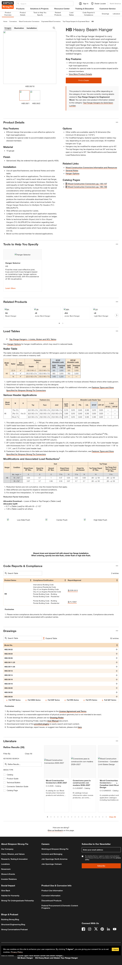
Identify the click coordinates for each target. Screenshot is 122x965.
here (80, 727)
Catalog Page (12, 790)
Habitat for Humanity (10, 895)
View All (112, 817)
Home (5, 21)
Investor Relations (9, 879)
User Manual (53, 721)
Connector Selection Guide (17, 786)
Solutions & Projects (39, 8)
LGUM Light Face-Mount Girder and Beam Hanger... (41, 955)
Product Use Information (52, 890)
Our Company (7, 849)
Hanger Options (72, 173)
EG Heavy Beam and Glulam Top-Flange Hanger (56, 958)
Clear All (28, 753)
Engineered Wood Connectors (51, 21)
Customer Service (107, 8)
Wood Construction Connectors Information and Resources (91, 167)
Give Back (5, 890)
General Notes (72, 170)
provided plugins (41, 724)
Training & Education (84, 8)
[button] (84, 80)
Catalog (10, 775)
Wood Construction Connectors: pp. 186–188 (87, 187)
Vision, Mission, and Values (13, 854)
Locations (5, 864)
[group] (22, 270)
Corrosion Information (50, 895)
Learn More (10, 288)
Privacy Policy (17, 952)
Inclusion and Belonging (51, 854)
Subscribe (101, 866)
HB (93, 21)
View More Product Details (80, 74)
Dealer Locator (100, 4)
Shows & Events (8, 874)
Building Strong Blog (10, 919)
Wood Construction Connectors (29, 21)
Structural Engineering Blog (13, 924)
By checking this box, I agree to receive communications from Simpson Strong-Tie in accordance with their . (103, 857)
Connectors (13, 21)
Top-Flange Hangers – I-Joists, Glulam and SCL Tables (32, 339)
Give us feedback (55, 830)
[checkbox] (4, 775)
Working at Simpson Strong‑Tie (54, 849)
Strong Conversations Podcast (14, 929)
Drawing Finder (57, 717)
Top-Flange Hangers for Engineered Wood (76, 21)
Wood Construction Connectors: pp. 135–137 (87, 184)
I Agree (115, 949)
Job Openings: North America (54, 859)
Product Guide (12, 778)
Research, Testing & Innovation (14, 859)
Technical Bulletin (13, 782)
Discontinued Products (51, 900)
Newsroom (6, 869)
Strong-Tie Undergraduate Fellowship (17, 900)
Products (20, 8)
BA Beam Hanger (25, 958)
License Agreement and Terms (72, 711)
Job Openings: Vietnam (51, 864)
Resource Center (62, 8)
